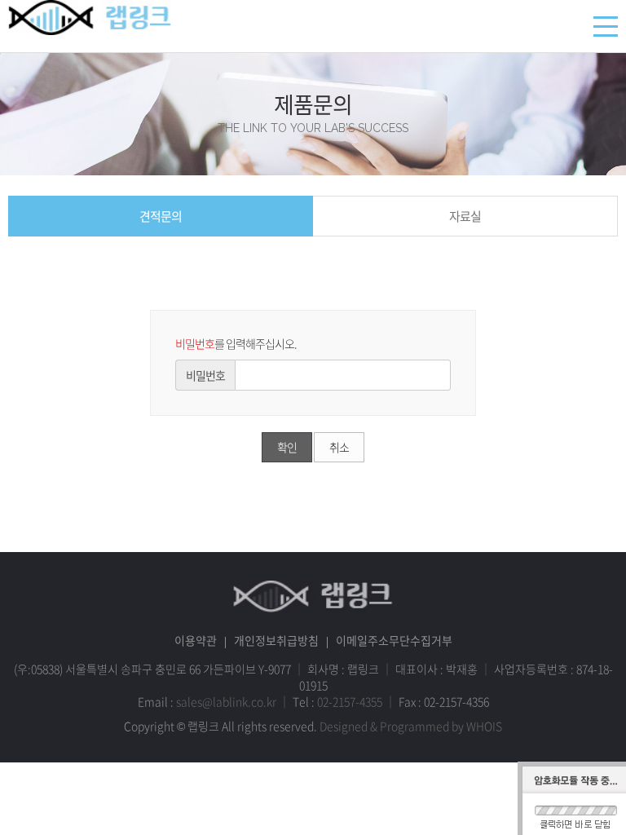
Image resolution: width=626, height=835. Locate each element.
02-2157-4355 (349, 701)
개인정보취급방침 (276, 640)
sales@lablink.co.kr (226, 701)
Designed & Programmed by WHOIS (411, 726)
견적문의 (160, 216)
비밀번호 (205, 375)
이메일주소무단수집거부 (394, 640)
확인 (287, 447)
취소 (339, 447)
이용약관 (195, 640)
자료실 (465, 216)
